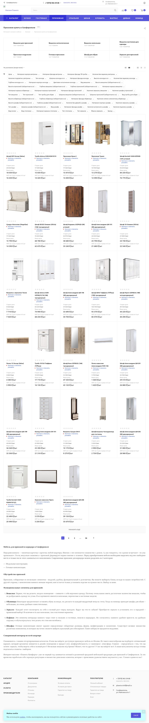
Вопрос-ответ (95, 693)
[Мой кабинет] (144, 3)
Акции (6, 683)
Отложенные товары (98, 686)
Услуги (7, 688)
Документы (32, 686)
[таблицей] (144, 67)
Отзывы (31, 690)
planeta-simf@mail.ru (124, 685)
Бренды (61, 695)
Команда (31, 693)
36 (86, 538)
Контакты (31, 700)
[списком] (141, 67)
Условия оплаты (64, 683)
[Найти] (115, 10)
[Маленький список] (125, 67)
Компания (33, 678)
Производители (11, 693)
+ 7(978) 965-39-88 (52, 3)
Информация (64, 678)
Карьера (31, 697)
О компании (32, 683)
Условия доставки (64, 686)
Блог (92, 697)
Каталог (7, 678)
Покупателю (96, 678)
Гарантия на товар (64, 690)
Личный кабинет (96, 683)
